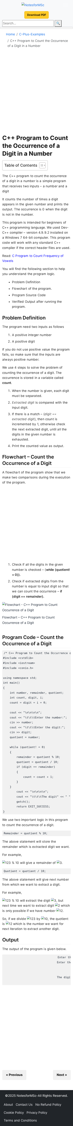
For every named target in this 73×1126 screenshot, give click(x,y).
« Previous (14, 1075)
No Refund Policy (48, 1104)
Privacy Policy (37, 1112)
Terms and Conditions (20, 1120)
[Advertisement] (36, 92)
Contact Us (24, 1104)
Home (10, 34)
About (8, 1104)
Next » (62, 1075)
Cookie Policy (14, 1112)
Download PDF (36, 14)
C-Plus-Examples (32, 34)
